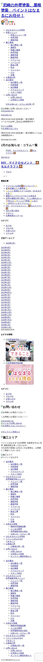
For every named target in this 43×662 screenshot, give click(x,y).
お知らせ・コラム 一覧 (20, 534)
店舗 (12, 75)
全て (8, 226)
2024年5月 (6, 267)
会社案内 (9, 80)
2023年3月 (6, 282)
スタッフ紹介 (16, 92)
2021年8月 (6, 300)
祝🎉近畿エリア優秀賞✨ (17, 188)
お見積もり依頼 (17, 100)
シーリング (15, 62)
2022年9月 (6, 290)
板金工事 (14, 65)
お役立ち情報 (11, 524)
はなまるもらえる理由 (15, 30)
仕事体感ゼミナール (14, 216)
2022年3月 (6, 297)
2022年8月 (6, 292)
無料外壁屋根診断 (18, 526)
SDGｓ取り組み (12, 211)
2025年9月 (6, 248)
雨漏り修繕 (15, 50)
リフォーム (15, 60)
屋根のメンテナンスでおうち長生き (21, 196)
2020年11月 (6, 315)
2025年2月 (6, 257)
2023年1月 (6, 285)
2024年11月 (6, 262)
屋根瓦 (13, 47)
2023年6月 (6, 280)
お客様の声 (10, 77)
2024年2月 (6, 270)
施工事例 (9, 42)
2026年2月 (10, 243)
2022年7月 (6, 295)
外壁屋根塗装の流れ (19, 531)
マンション (15, 70)
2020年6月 (6, 322)
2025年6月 (6, 253)
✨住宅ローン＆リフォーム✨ (19, 203)
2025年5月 (6, 255)
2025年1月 (6, 260)
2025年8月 (6, 250)
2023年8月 (6, 275)
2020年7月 (6, 320)
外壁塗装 (14, 37)
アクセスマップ (17, 90)
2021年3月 (6, 305)
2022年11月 (6, 287)
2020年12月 (6, 312)
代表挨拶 (14, 85)
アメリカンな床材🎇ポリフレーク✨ (21, 186)
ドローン (9, 213)
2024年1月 (6, 272)
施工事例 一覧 (16, 45)
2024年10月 (6, 265)
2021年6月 (6, 302)
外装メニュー (11, 32)
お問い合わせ (11, 95)
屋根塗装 (14, 40)
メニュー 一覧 (16, 482)
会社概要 (14, 87)
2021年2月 (6, 307)
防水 (12, 67)
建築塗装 (14, 57)
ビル (12, 72)
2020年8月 (6, 317)
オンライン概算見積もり (21, 556)
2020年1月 (6, 325)
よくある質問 (16, 529)
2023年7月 (6, 277)
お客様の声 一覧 (17, 546)
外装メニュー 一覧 (18, 35)
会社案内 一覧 (16, 82)
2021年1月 (6, 310)
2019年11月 (6, 327)
